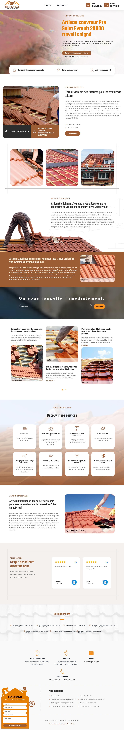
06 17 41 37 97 (114, 6)
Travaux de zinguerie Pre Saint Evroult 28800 (37, 632)
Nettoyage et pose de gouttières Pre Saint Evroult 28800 (51, 626)
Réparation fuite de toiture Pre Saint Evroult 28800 (23, 626)
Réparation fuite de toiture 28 (89, 706)
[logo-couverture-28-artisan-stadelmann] (15, 9)
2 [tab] (65, 389)
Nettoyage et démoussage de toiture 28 (63, 699)
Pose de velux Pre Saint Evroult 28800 (76, 625)
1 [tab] (62, 389)
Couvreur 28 (48, 5)
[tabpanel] (26, 353)
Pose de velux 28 (85, 696)
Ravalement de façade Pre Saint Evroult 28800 (89, 632)
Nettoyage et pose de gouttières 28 (62, 703)
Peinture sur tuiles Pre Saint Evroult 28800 (64, 631)
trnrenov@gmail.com (91, 662)
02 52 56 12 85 (97, 6)
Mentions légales (73, 720)
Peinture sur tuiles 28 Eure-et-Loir (62, 706)
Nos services (61, 5)
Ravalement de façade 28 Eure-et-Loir (92, 699)
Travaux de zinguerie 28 (88, 703)
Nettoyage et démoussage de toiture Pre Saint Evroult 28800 (103, 626)
